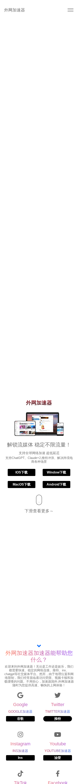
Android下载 (56, 484)
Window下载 (56, 472)
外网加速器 (10, 10)
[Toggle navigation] (70, 10)
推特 (57, 718)
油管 (57, 757)
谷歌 (20, 718)
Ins (20, 757)
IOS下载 (21, 472)
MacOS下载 (22, 484)
